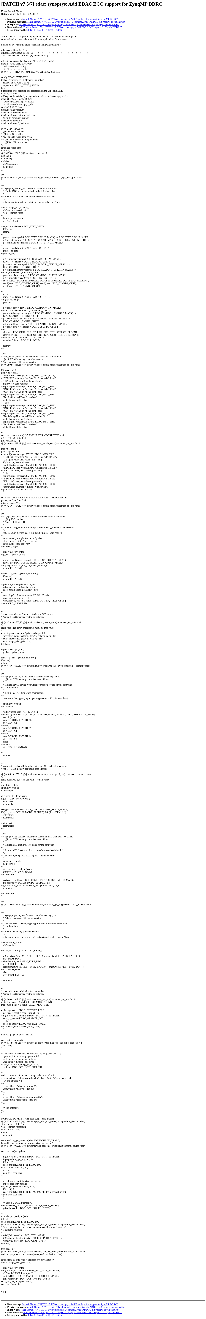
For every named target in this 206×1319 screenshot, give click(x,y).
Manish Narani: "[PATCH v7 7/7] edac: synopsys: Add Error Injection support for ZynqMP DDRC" (70, 19)
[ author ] (59, 30)
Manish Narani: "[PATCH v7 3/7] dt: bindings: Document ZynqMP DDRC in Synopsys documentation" (76, 21)
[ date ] (31, 30)
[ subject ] (49, 30)
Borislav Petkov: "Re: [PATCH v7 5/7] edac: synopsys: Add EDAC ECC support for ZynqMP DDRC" (72, 27)
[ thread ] (39, 30)
